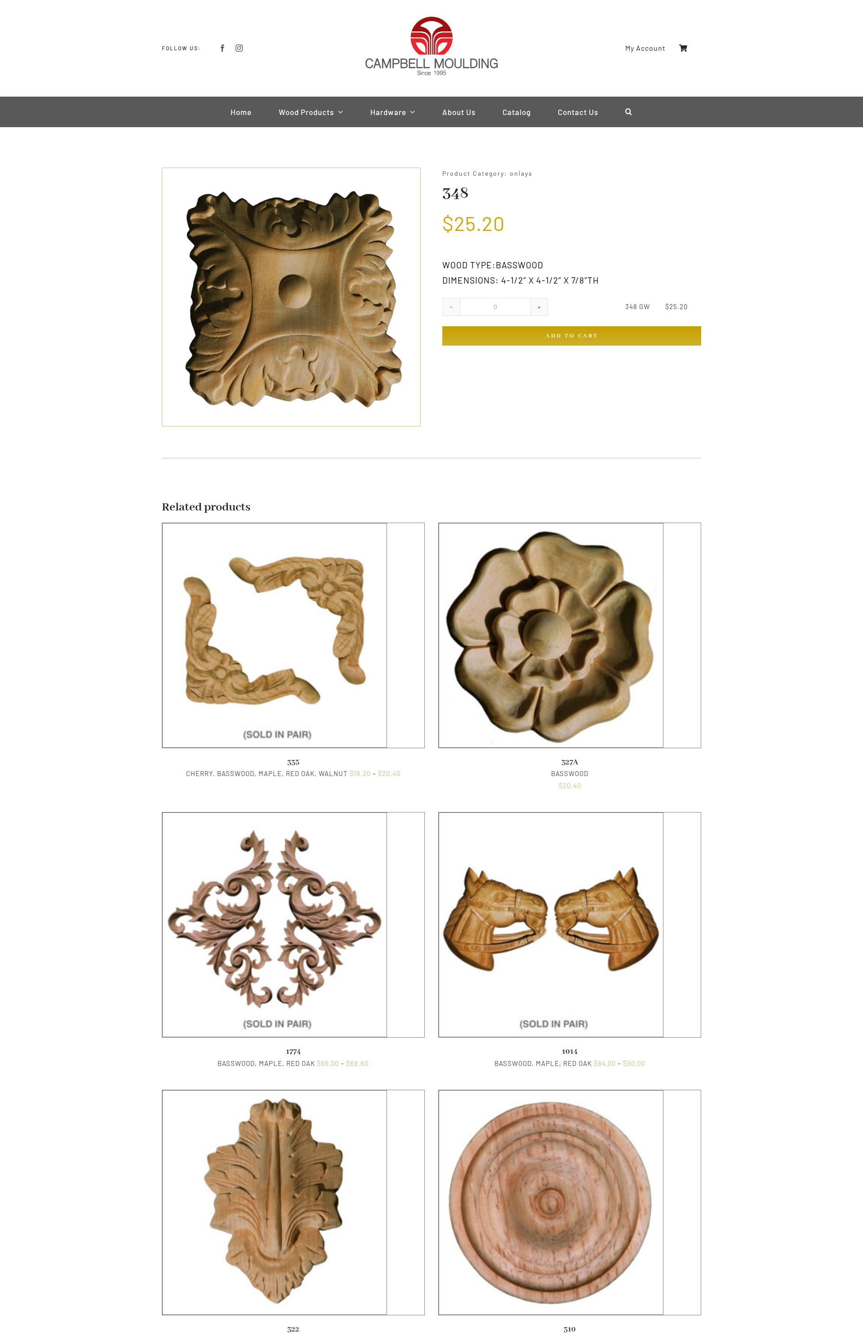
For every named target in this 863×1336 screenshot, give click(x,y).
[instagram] (239, 48)
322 (293, 1329)
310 (570, 1329)
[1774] (274, 818)
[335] (274, 529)
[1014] (551, 818)
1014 (570, 1051)
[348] (291, 297)
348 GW (637, 306)
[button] (628, 112)
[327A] (551, 529)
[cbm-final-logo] (431, 19)
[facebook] (223, 48)
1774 (293, 1051)
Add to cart (572, 336)
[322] (274, 1096)
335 (293, 762)
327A (569, 762)
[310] (551, 1096)
